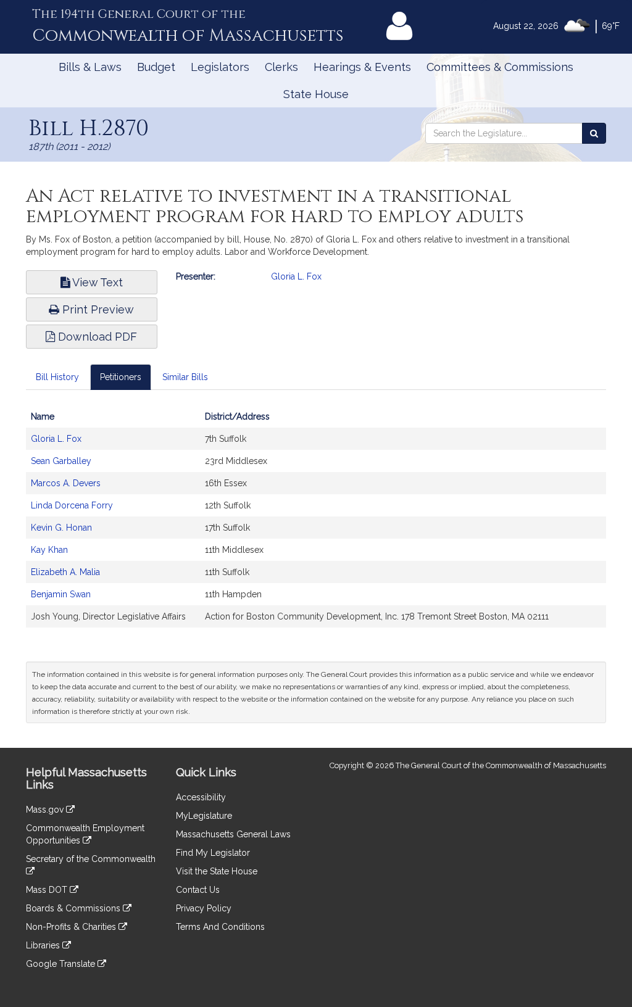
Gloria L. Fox (296, 276)
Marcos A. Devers (66, 483)
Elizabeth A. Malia (65, 572)
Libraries (44, 945)
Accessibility (201, 797)
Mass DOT (48, 890)
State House (316, 94)
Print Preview (96, 309)
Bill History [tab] (57, 377)
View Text (96, 282)
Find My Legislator (213, 853)
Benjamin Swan (61, 594)
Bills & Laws (90, 66)
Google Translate (62, 964)
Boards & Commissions (74, 908)
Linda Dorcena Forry (72, 505)
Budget (156, 66)
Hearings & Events (362, 66)
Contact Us (198, 890)
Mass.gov (46, 809)
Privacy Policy (203, 908)
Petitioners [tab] (120, 377)
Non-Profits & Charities (72, 927)
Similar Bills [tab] (185, 377)
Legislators (220, 66)
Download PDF (96, 336)
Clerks (281, 66)
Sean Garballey (61, 461)
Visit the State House (216, 871)
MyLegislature (204, 816)
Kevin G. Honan (61, 528)
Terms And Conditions (220, 927)
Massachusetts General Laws (233, 834)
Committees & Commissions (499, 66)
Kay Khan (49, 550)
